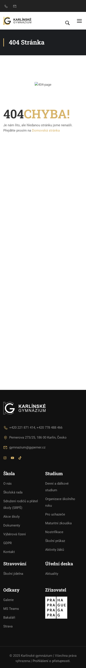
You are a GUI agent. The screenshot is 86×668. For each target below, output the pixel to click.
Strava (8, 626)
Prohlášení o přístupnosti (51, 661)
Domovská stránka (46, 130)
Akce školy (11, 517)
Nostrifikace (54, 532)
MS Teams (11, 609)
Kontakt (9, 552)
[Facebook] (12, 458)
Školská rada (12, 492)
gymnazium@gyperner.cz (27, 447)
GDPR (7, 543)
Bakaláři (9, 618)
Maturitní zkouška (58, 523)
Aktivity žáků (54, 550)
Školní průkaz (55, 541)
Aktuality (51, 574)
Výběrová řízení (14, 534)
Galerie (8, 600)
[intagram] (5, 458)
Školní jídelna (13, 574)
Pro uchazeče (55, 514)
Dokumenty (11, 525)
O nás (7, 484)
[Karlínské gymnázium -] (17, 21)
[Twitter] (20, 458)
